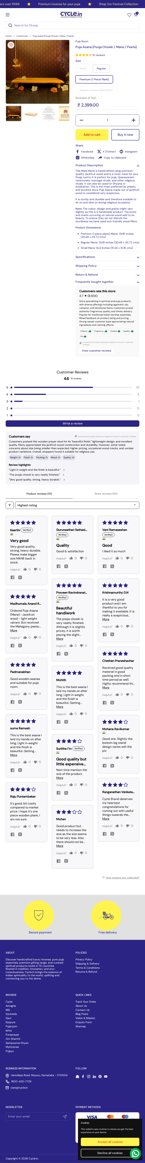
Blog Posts (82, 1014)
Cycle (9, 1001)
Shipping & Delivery (87, 963)
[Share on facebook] (12, 578)
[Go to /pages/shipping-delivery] (106, 915)
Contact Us (82, 1010)
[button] (135, 14)
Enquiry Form (84, 1022)
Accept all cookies (110, 1142)
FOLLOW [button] (81, 1068)
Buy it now (125, 135)
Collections (22, 36)
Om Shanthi (13, 1038)
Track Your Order (86, 1001)
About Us (81, 1005)
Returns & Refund (86, 971)
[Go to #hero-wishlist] (129, 15)
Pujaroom (11, 1026)
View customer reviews (96, 350)
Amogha (11, 1005)
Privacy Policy (84, 959)
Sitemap (81, 1026)
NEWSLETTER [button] (14, 1107)
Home (9, 36)
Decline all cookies (110, 1153)
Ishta (9, 1030)
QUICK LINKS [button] (83, 995)
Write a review (73, 423)
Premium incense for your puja (59, 4)
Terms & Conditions (88, 967)
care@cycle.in (19, 1087)
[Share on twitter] (20, 577)
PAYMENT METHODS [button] (88, 1107)
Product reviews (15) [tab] (39, 493)
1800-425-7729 (21, 1081)
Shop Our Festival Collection (118, 4)
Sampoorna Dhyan (17, 1043)
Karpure (10, 1022)
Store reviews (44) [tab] (106, 493)
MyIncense (12, 1047)
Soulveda (11, 1014)
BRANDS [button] (11, 995)
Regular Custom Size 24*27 (96, 90)
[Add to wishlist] (11, 45)
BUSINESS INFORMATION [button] (21, 1068)
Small (82, 68)
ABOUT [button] (10, 952)
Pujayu (10, 1051)
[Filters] (10, 505)
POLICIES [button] (81, 952)
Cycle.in (33, 1158)
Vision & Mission (85, 1018)
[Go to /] (71, 14)
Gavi (8, 1018)
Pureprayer (12, 1034)
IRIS (8, 1010)
